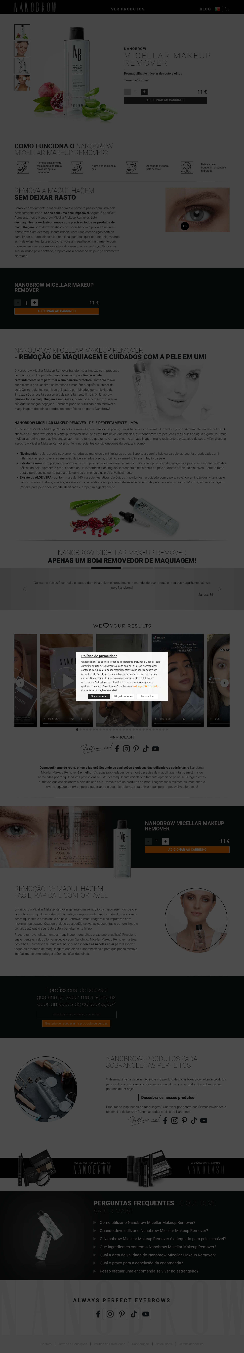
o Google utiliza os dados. (146, 686)
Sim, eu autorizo (99, 696)
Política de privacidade (99, 656)
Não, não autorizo (123, 696)
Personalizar (147, 696)
